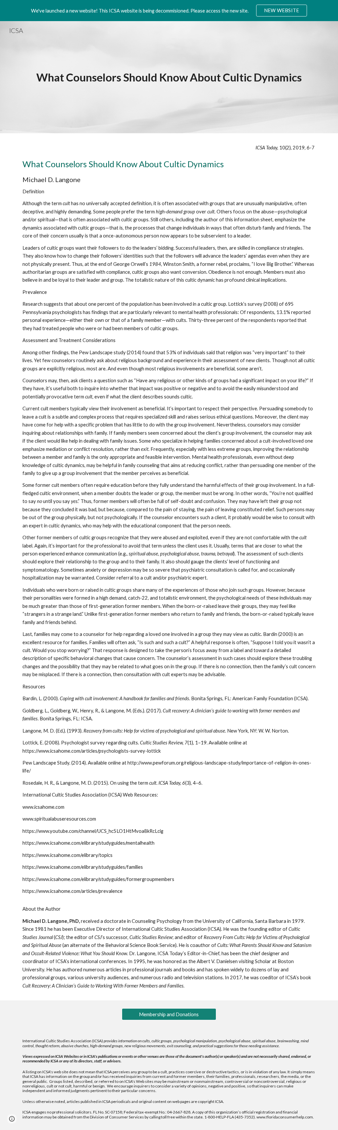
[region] (169, 10)
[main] (169, 77)
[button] (12, 1118)
